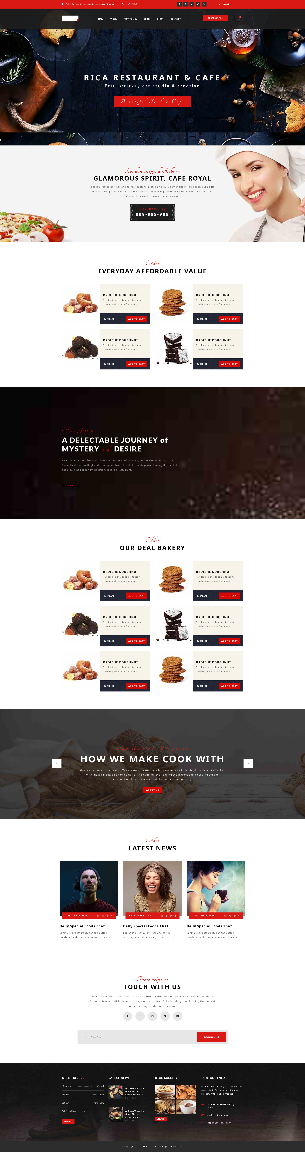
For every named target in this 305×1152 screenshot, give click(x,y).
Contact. (175, 18)
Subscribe (209, 1036)
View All (68, 1121)
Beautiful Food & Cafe (152, 101)
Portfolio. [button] (130, 18)
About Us (152, 789)
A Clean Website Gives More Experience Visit (134, 1091)
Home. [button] (99, 18)
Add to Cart (136, 318)
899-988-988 (152, 212)
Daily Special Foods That (82, 926)
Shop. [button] (160, 18)
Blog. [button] (147, 18)
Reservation (216, 18)
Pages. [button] (113, 18)
